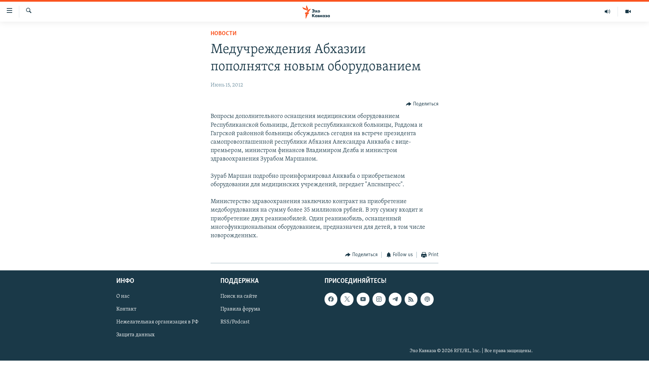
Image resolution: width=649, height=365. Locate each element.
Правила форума (240, 309)
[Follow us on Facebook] (330, 299)
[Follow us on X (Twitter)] (346, 299)
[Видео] (628, 11)
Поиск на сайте (238, 296)
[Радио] (607, 11)
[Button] (422, 104)
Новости (224, 34)
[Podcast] (426, 299)
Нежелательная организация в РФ (157, 322)
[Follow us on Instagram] (378, 299)
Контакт (126, 309)
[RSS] (411, 299)
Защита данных (135, 335)
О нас (122, 296)
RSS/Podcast (234, 322)
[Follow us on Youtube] (363, 299)
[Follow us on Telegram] (395, 299)
